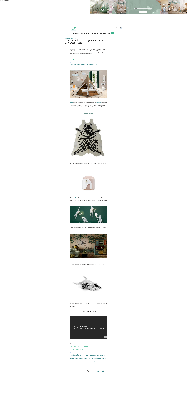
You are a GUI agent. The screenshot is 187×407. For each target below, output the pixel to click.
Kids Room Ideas (76, 33)
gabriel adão (71, 45)
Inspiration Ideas (103, 33)
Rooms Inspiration (94, 33)
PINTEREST (104, 371)
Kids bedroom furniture (85, 33)
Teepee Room (98, 102)
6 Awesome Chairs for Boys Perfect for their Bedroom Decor (80, 346)
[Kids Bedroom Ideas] (84, 28)
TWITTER (98, 371)
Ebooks (108, 33)
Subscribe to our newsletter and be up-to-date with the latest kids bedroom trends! (89, 59)
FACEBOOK (94, 371)
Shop (113, 33)
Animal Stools (73, 197)
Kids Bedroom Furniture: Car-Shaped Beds (77, 349)
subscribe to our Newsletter (81, 371)
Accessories (67, 38)
